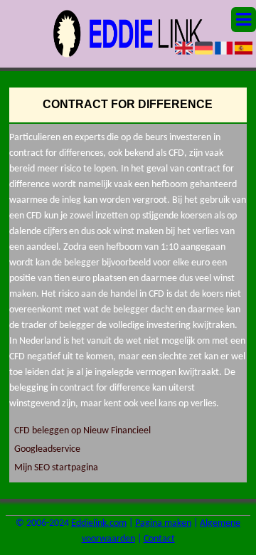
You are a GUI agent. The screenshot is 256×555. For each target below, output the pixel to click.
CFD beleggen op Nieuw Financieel (82, 431)
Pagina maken (163, 523)
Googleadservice (47, 449)
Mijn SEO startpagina (56, 467)
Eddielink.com (99, 523)
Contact (159, 539)
